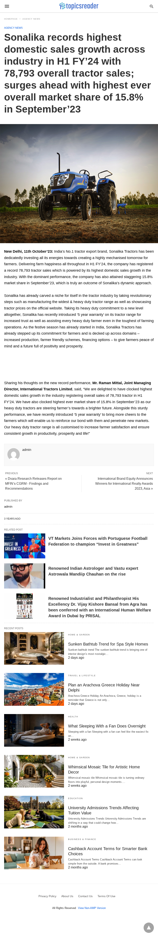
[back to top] (149, 928)
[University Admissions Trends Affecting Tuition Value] (34, 812)
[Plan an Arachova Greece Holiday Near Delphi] (34, 689)
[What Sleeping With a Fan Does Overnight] (34, 730)
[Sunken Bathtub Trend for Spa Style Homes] (34, 648)
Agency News (31, 19)
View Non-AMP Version (92, 908)
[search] (151, 6)
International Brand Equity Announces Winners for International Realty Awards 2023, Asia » (124, 483)
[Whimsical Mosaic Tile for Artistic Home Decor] (34, 771)
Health (73, 716)
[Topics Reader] (78, 6)
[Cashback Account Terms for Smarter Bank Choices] (34, 853)
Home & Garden (79, 635)
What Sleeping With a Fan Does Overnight (107, 726)
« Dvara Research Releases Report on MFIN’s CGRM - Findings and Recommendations (33, 483)
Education (75, 798)
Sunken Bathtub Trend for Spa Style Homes (108, 644)
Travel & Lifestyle (82, 675)
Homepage (11, 19)
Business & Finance (82, 839)
